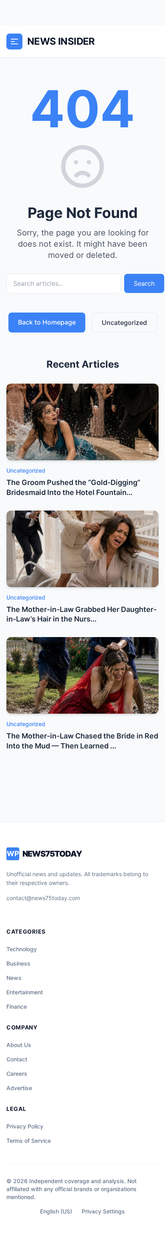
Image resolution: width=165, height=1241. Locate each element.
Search (144, 283)
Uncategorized (124, 323)
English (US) (56, 1211)
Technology (21, 949)
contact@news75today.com (43, 898)
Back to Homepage (47, 322)
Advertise (19, 1088)
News (14, 977)
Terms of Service (28, 1140)
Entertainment (24, 992)
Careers (16, 1073)
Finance (16, 1006)
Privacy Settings (103, 1211)
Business (18, 963)
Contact (16, 1059)
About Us (18, 1044)
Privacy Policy (24, 1126)
